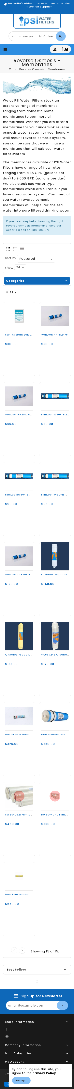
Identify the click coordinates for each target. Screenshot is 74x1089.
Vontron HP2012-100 (19, 414)
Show (9, 268)
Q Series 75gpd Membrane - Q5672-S (32, 654)
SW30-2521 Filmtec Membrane (27, 814)
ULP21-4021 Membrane (21, 734)
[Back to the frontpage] (10, 69)
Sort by (10, 258)
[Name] (62, 1005)
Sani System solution (20, 334)
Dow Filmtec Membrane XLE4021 (28, 894)
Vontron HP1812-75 (54, 334)
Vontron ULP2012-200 (20, 574)
